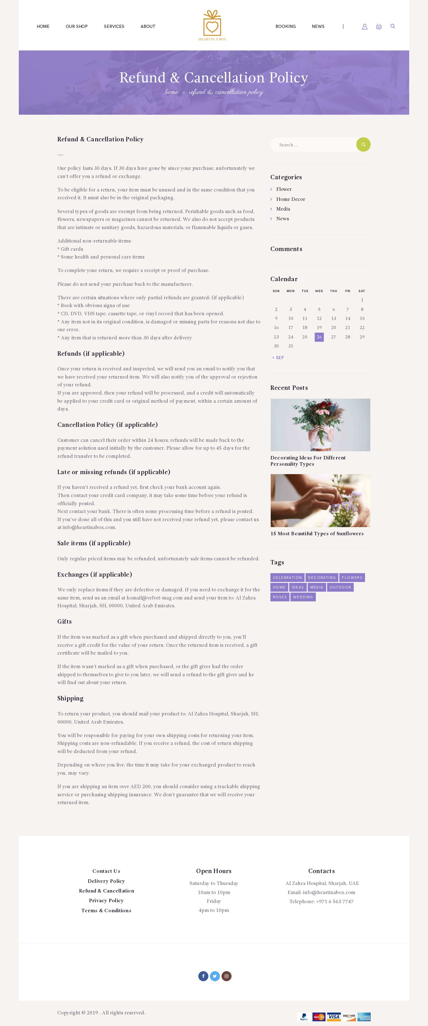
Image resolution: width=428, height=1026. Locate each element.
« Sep (278, 357)
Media (283, 209)
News (282, 219)
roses (280, 597)
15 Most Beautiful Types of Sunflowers (317, 534)
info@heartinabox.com (329, 892)
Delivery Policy (106, 881)
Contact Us (106, 871)
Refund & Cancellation (106, 891)
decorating (322, 577)
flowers (352, 577)
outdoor (341, 587)
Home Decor (290, 199)
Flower (284, 189)
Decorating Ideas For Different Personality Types (308, 461)
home (279, 587)
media (317, 587)
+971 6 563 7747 (335, 901)
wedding (303, 597)
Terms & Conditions (106, 910)
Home (171, 92)
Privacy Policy (106, 900)
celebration (287, 577)
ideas (298, 587)
